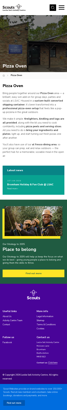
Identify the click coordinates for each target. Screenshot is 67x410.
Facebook (7, 342)
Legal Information (45, 316)
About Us (7, 316)
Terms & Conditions (46, 324)
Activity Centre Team (12, 320)
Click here (52, 362)
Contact (6, 324)
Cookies (40, 328)
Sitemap (40, 320)
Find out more (33, 273)
